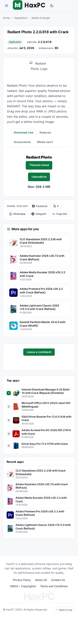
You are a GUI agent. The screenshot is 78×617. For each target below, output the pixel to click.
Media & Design (41, 17)
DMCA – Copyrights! (23, 586)
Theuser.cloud (39, 165)
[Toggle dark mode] (51, 5)
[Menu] (6, 5)
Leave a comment (39, 352)
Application (20, 17)
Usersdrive (39, 177)
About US (41, 579)
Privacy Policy (22, 579)
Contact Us (58, 579)
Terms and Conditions (54, 586)
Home (6, 17)
